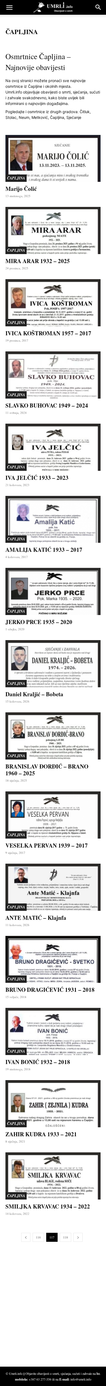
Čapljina (16, 178)
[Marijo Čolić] (53, 158)
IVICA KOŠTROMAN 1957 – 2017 (48, 333)
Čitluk (85, 111)
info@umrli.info (80, 1379)
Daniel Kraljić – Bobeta (34, 694)
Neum (24, 117)
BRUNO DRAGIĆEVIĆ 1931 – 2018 (50, 990)
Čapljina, (57, 117)
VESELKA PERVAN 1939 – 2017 (46, 845)
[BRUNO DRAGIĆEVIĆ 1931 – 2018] (53, 959)
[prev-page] (25, 1237)
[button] (9, 7)
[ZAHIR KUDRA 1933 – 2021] (53, 1103)
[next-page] (78, 1237)
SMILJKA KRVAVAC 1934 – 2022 (47, 1206)
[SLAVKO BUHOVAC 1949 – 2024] (53, 375)
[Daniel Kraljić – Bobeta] (53, 663)
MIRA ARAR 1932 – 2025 (37, 261)
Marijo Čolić (21, 189)
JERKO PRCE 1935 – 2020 (38, 622)
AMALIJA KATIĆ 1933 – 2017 (43, 550)
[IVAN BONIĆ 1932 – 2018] (53, 1031)
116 (38, 1237)
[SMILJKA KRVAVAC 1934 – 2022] (53, 1176)
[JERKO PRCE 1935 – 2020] (53, 591)
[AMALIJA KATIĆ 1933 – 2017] (53, 519)
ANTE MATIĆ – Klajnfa (35, 918)
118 (65, 1237)
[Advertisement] (46, 1308)
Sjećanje (73, 117)
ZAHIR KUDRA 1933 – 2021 (41, 1134)
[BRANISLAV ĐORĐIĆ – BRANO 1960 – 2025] (53, 736)
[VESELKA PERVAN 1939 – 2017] (53, 815)
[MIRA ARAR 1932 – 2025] (53, 230)
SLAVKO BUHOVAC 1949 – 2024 (46, 405)
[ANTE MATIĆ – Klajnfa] (53, 887)
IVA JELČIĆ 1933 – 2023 (36, 478)
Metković (40, 117)
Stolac (11, 117)
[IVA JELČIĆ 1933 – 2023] (53, 447)
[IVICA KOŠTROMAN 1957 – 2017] (53, 302)
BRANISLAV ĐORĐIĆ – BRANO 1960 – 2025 (46, 769)
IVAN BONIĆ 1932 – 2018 (37, 1062)
